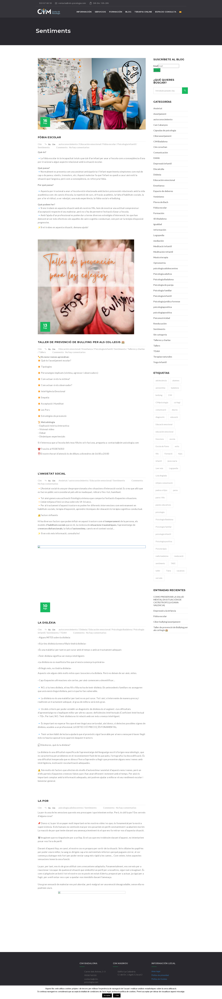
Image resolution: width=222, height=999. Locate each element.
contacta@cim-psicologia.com (72, 3)
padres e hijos (161, 490)
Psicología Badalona (163, 279)
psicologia (160, 512)
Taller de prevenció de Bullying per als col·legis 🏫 (170, 628)
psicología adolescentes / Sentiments (78, 807)
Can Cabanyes (160, 125)
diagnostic (160, 417)
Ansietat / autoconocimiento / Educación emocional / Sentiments (92, 480)
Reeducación (160, 323)
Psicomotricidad (161, 318)
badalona (175, 388)
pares (175, 490)
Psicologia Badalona (164, 519)
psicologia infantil (163, 534)
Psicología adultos (162, 274)
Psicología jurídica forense (166, 301)
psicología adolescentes (165, 268)
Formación (158, 213)
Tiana (168, 571)
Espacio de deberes (163, 191)
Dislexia (157, 174)
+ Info (117, 995)
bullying (159, 395)
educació (174, 417)
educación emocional (164, 432)
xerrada (159, 578)
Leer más (159, 468)
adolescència (161, 380)
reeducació (178, 556)
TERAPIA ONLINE (143, 12)
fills (157, 453)
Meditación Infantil (163, 251)
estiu (177, 446)
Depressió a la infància (164, 610)
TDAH (156, 351)
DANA (156, 158)
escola (172, 439)
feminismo (158, 196)
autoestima (160, 388)
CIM (170, 395)
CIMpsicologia (162, 402)
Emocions (160, 439)
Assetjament (159, 114)
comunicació (161, 410)
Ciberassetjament (162, 136)
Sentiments (159, 329)
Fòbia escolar (160, 207)
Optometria (159, 263)
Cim (40, 144)
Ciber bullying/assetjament (167, 621)
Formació (168, 453)
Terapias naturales (162, 356)
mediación (158, 240)
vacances (180, 571)
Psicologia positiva (164, 541)
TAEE (173, 563)
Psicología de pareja (163, 285)
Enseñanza (158, 185)
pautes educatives (163, 505)
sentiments (160, 563)
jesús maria (172, 461)
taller (158, 571)
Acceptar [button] (107, 995)
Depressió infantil (162, 163)
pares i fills (160, 497)
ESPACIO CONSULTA (165, 12)
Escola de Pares (162, 446)
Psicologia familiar (164, 527)
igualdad (157, 224)
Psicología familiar (162, 290)
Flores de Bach (160, 202)
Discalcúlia (158, 169)
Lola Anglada (161, 475)
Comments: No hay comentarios (72, 147)
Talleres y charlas (161, 340)
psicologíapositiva (162, 312)
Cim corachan (160, 147)
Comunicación (160, 152)
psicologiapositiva (162, 307)
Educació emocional (164, 424)
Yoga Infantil (159, 362)
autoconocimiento (163, 119)
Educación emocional (164, 180)
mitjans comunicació (164, 483)
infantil (159, 461)
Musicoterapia (160, 257)
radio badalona (162, 556)
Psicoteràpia (161, 549)
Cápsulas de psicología (164, 130)
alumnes (175, 380)
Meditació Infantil (162, 246)
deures (175, 410)
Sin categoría (160, 334)
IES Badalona (159, 218)
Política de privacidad (160, 975)
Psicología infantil (162, 296)
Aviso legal (155, 971)
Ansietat (157, 108)
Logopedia (158, 235)
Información (159, 229)
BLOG (128, 12)
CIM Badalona (160, 141)
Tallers (156, 345)
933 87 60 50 (45, 3)
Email (155, 66)
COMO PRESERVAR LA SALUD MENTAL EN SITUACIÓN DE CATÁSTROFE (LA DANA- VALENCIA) (168, 601)
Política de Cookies (159, 979)
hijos (180, 453)
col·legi (177, 402)
